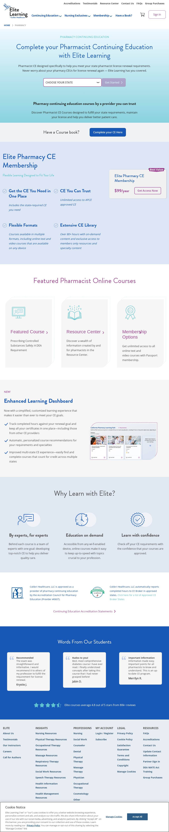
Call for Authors (12, 757)
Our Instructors (12, 745)
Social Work (80, 739)
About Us (8, 733)
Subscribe (101, 739)
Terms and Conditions (123, 757)
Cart (142, 14)
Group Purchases (154, 3)
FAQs (139, 3)
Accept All (137, 816)
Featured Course (27, 331)
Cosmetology (80, 793)
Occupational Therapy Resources (47, 747)
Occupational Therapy (80, 785)
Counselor (79, 745)
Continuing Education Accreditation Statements (83, 611)
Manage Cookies (126, 772)
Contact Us (127, 3)
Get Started (112, 82)
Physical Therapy (78, 759)
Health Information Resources (46, 785)
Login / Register (104, 733)
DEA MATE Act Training (151, 769)
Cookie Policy (125, 739)
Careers (7, 751)
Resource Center (109, 3)
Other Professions (80, 801)
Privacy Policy (125, 733)
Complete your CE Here (107, 132)
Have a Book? (124, 15)
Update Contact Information (152, 753)
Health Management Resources (47, 795)
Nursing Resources (46, 733)
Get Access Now (147, 190)
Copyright (122, 765)
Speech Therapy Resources (50, 777)
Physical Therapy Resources (51, 739)
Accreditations (72, 3)
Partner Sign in (151, 761)
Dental (77, 751)
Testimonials (90, 3)
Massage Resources (46, 755)
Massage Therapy (78, 769)
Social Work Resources (48, 771)
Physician (78, 777)
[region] (84, 817)
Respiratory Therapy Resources (47, 763)
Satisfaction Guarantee (124, 747)
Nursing (77, 733)
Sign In (157, 14)
